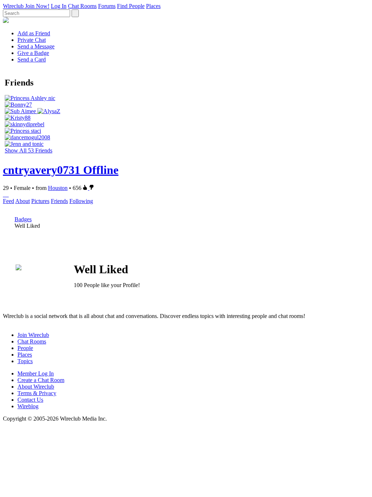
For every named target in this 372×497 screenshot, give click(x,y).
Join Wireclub (33, 335)
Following (81, 201)
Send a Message (35, 46)
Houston (58, 188)
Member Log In (35, 373)
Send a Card (31, 59)
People (25, 348)
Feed (8, 201)
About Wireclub (35, 386)
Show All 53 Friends (28, 150)
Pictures (40, 201)
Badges (23, 219)
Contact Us (30, 400)
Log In (58, 6)
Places (153, 6)
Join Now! (37, 6)
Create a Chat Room (40, 380)
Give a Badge (33, 53)
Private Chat (31, 40)
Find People (131, 6)
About (22, 201)
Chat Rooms (82, 6)
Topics (25, 361)
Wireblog (28, 406)
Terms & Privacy (36, 393)
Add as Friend (33, 33)
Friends (59, 201)
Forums (107, 6)
